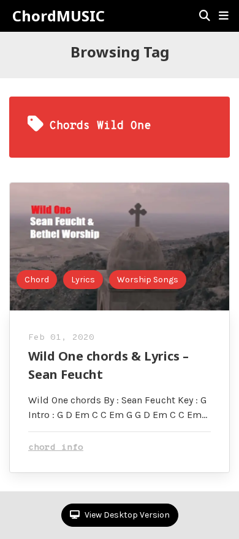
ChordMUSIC (58, 16)
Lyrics (83, 279)
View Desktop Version (126, 515)
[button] (224, 16)
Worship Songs (147, 279)
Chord (37, 279)
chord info (55, 447)
